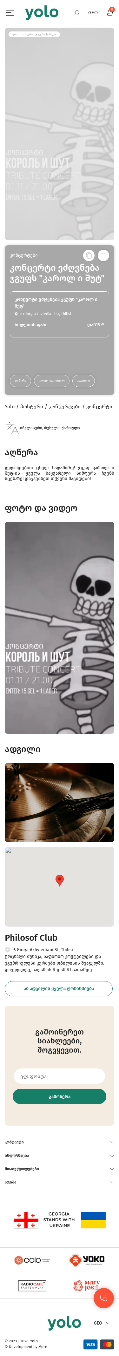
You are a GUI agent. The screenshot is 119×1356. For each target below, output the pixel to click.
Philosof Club (31, 937)
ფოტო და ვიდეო (52, 381)
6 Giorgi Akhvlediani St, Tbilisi (43, 950)
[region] (59, 678)
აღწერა (20, 381)
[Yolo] (41, 12)
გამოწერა (59, 1096)
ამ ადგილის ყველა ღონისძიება (59, 988)
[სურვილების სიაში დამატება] (103, 255)
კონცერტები (24, 255)
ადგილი (83, 381)
